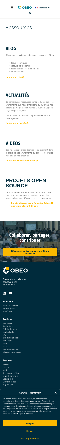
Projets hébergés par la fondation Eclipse (31, 203)
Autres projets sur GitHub (24, 206)
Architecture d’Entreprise (10, 305)
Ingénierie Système (9, 308)
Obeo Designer (7, 340)
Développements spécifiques (11, 373)
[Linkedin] (4, 293)
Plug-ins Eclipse (8, 384)
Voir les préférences (30, 438)
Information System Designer (12, 352)
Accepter (30, 423)
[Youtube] (10, 293)
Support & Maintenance (10, 376)
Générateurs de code (9, 381)
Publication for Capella (10, 329)
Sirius (4, 335)
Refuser (30, 431)
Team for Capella (8, 326)
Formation (6, 364)
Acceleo (5, 343)
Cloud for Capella (8, 332)
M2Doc (5, 346)
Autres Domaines (8, 311)
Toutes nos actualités (16, 123)
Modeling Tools (8, 378)
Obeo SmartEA (7, 323)
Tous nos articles (14, 77)
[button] (55, 392)
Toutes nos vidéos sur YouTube (21, 160)
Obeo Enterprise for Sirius (11, 337)
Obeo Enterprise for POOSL (11, 349)
